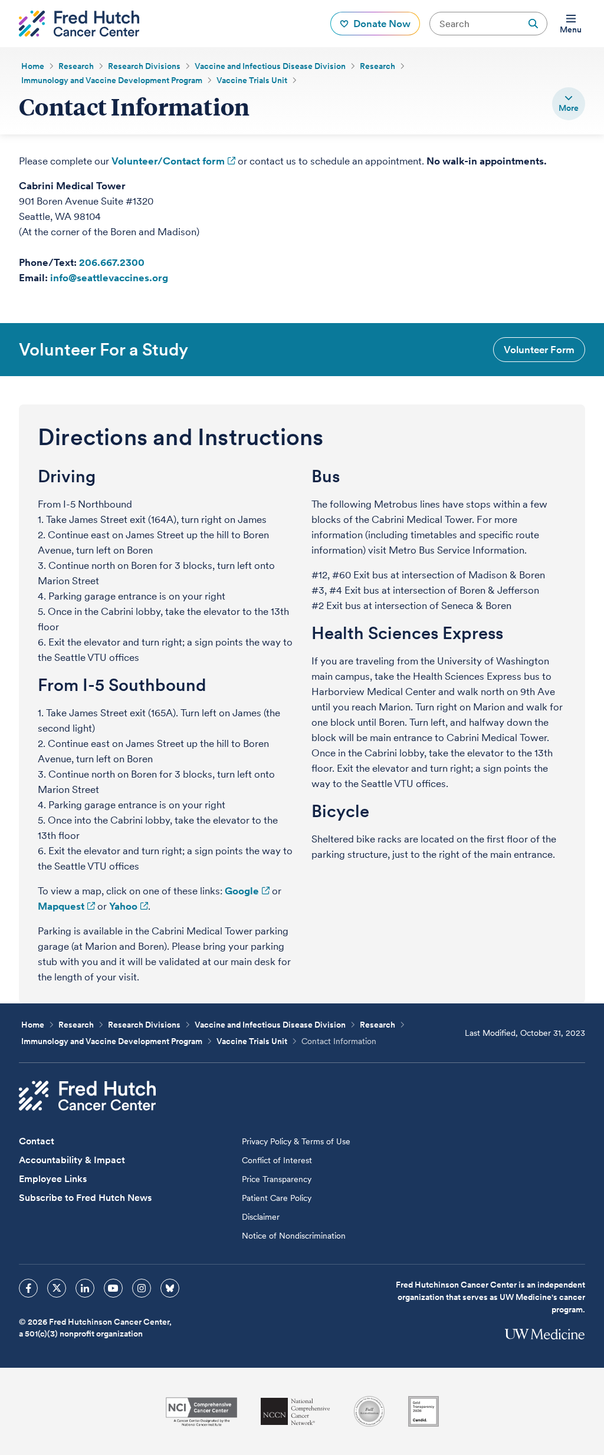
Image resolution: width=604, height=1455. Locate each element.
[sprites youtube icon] (113, 1288)
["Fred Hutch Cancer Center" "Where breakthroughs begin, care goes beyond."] (79, 24)
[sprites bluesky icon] (169, 1288)
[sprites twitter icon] (56, 1288)
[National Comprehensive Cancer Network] (295, 1412)
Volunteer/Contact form (168, 161)
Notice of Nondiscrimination (294, 1235)
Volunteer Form (539, 349)
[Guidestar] (423, 1411)
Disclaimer (261, 1217)
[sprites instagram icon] (141, 1288)
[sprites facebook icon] (28, 1288)
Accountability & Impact (72, 1160)
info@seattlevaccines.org (109, 278)
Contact (36, 1141)
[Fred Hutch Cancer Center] (87, 1096)
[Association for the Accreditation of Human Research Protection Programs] (369, 1411)
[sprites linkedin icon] (85, 1288)
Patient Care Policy (276, 1198)
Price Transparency (276, 1179)
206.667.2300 (112, 262)
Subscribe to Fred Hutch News (85, 1197)
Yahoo (123, 906)
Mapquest (61, 906)
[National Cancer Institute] (201, 1411)
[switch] (568, 103)
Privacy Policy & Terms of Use (296, 1141)
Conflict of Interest (277, 1160)
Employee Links (53, 1178)
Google (242, 891)
